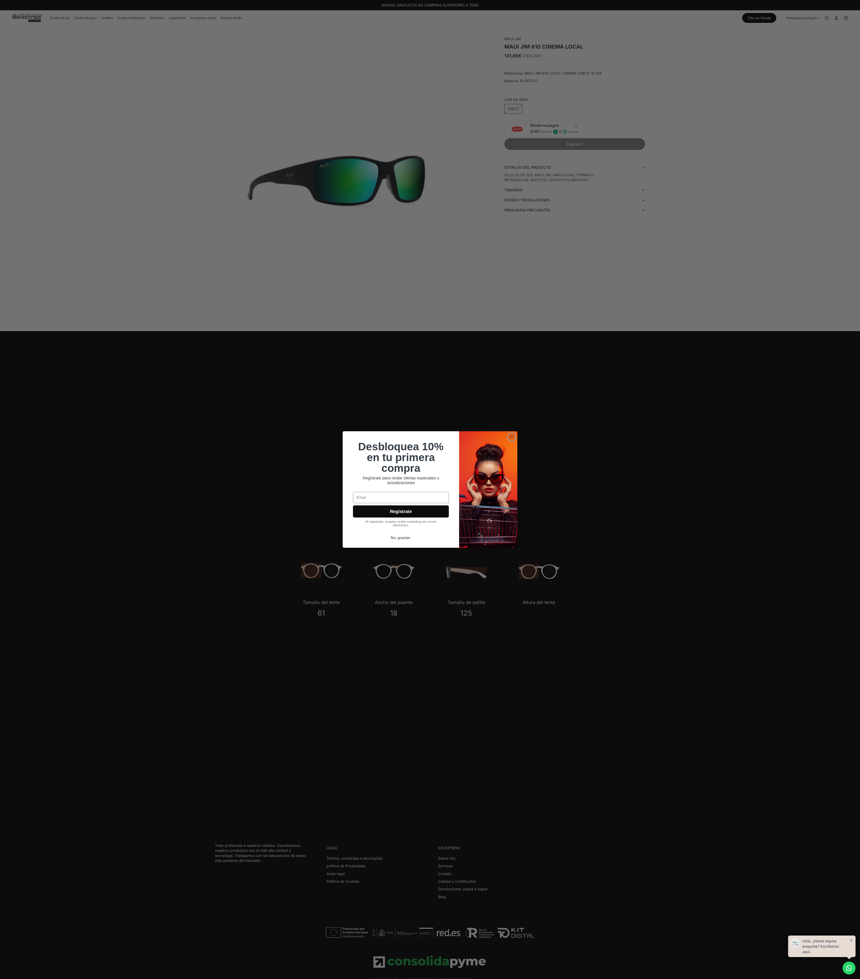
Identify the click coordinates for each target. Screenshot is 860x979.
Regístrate (401, 511)
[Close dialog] (512, 437)
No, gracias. (401, 538)
